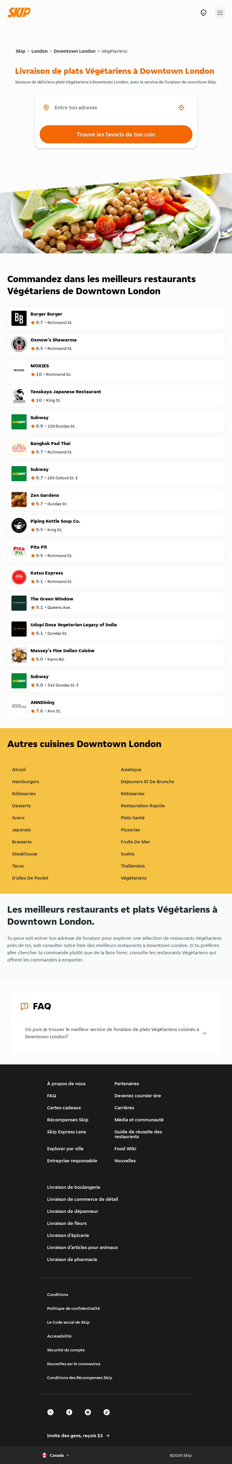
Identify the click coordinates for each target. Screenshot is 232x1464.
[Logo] (20, 13)
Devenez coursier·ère (137, 1095)
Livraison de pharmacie (72, 1259)
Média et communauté (139, 1120)
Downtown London (74, 51)
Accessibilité (59, 1336)
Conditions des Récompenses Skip (79, 1377)
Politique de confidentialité (73, 1308)
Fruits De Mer (135, 842)
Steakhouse (24, 854)
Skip (20, 51)
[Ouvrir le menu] (220, 13)
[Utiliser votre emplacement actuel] (181, 107)
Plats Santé (133, 818)
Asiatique (131, 769)
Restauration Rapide (143, 805)
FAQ (51, 1095)
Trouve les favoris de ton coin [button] (116, 134)
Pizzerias (130, 830)
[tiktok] (108, 1417)
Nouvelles (125, 1160)
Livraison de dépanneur (72, 1211)
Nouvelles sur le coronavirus (73, 1363)
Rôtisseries (24, 793)
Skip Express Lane (66, 1132)
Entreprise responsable (72, 1160)
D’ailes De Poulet (30, 878)
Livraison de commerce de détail (82, 1199)
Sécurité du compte (66, 1350)
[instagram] (90, 1417)
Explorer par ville (65, 1148)
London (39, 51)
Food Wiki (125, 1148)
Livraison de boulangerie (73, 1187)
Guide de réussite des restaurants (138, 1134)
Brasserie (22, 842)
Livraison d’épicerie (68, 1235)
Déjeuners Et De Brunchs (147, 781)
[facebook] (71, 1417)
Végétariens (114, 51)
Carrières (124, 1107)
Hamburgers (25, 781)
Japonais (21, 830)
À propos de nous (66, 1083)
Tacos (18, 866)
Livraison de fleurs (67, 1223)
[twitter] (52, 1417)
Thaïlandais (133, 866)
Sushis (127, 854)
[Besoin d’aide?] (203, 13)
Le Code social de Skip (68, 1322)
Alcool (19, 769)
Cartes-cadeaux (64, 1107)
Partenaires (126, 1083)
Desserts (21, 805)
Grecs (18, 818)
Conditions (57, 1294)
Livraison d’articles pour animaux (82, 1247)
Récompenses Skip (68, 1120)
